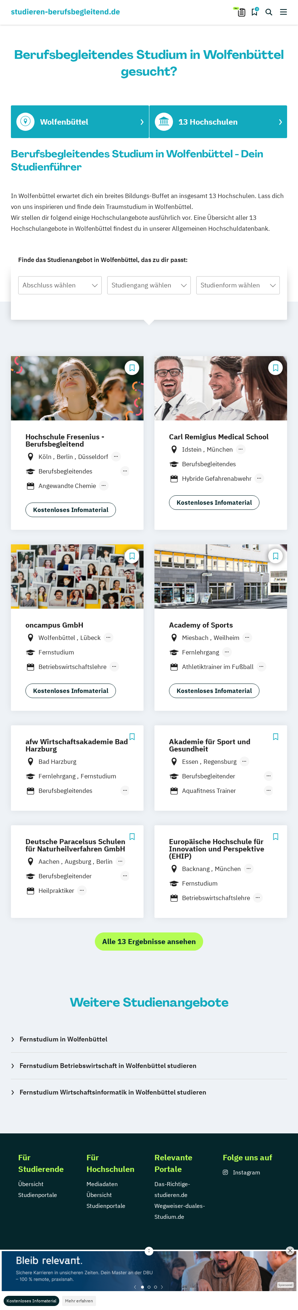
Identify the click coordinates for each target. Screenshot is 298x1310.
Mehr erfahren (79, 1300)
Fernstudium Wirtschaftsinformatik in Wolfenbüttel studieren (113, 1092)
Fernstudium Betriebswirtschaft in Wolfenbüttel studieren (108, 1065)
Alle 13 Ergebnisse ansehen (149, 941)
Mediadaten (102, 1184)
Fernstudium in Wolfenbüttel (63, 1039)
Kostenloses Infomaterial (31, 1300)
